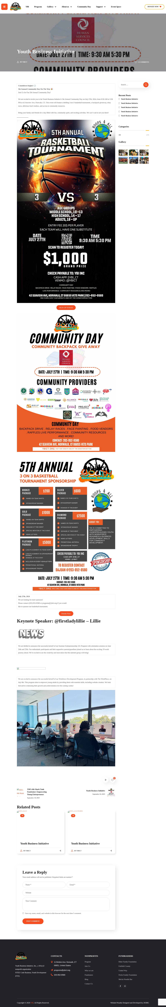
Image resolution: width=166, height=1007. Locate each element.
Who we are (89, 971)
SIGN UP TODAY (66, 307)
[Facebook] (120, 986)
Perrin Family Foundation (128, 975)
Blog (86, 979)
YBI (27, 7)
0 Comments (143, 62)
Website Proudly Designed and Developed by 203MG (129, 1003)
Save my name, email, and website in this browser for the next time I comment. (53, 913)
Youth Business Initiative (34, 843)
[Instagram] (125, 986)
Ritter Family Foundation (128, 962)
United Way (123, 971)
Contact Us (89, 984)
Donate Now (66, 613)
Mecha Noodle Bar (125, 979)
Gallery (50, 7)
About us (65, 7)
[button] (154, 6)
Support (99, 7)
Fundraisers (89, 975)
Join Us (87, 966)
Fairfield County (124, 966)
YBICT (24, 62)
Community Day (84, 7)
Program (38, 7)
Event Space (116, 7)
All (22, 815)
